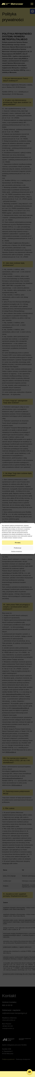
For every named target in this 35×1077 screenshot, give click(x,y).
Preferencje (17, 548)
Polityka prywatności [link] (16, 551)
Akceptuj (17, 542)
